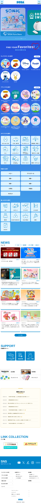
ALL (18, 245)
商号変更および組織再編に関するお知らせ (15, 413)
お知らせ (37, 245)
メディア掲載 (30, 245)
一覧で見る (37, 56)
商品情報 (24, 245)
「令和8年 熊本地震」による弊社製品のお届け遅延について (18, 396)
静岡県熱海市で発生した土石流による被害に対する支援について (19, 420)
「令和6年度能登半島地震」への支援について (16, 410)
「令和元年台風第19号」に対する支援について (16, 423)
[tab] (15, 38)
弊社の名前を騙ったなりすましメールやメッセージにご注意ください (20, 403)
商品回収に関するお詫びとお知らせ (14, 416)
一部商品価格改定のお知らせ (13, 399)
